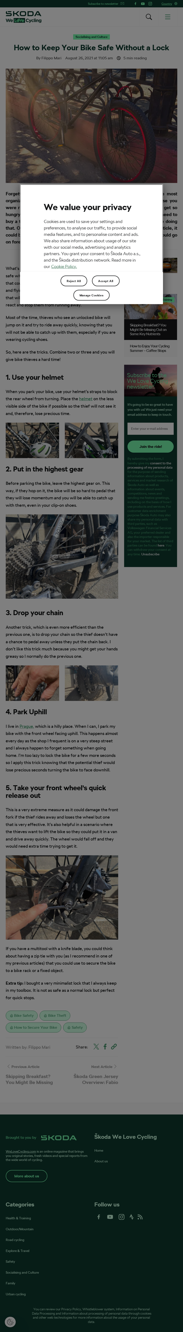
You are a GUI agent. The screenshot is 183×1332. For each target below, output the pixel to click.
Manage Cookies (91, 295)
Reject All (74, 281)
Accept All (105, 281)
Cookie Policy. (64, 266)
